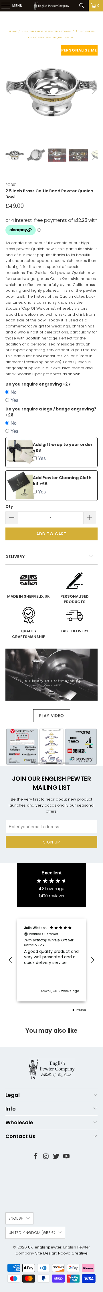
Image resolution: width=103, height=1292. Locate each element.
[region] (51, 960)
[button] (10, 960)
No (14, 392)
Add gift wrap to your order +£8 (63, 447)
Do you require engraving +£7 (38, 384)
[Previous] (9, 91)
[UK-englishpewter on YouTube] (66, 1156)
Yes (14, 400)
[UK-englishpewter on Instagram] (46, 1156)
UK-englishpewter (45, 1247)
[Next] (93, 91)
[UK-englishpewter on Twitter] (56, 1156)
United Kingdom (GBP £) (32, 1232)
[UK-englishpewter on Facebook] (36, 1156)
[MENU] (3, 5)
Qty (9, 506)
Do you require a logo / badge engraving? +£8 (50, 412)
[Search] (81, 5)
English (16, 1218)
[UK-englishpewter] (51, 5)
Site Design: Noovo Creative (61, 1253)
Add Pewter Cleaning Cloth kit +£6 (62, 481)
